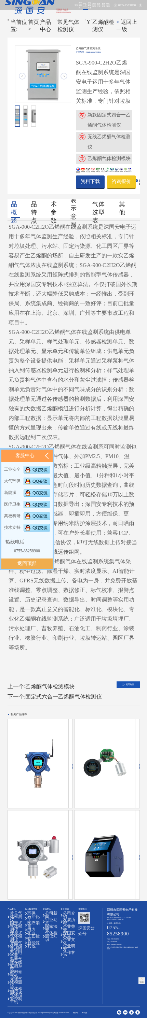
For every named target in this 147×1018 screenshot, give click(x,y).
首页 (76, 5)
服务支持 (99, 5)
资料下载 (90, 181)
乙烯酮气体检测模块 (109, 158)
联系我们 (108, 5)
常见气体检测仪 (68, 25)
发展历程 (69, 921)
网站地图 (84, 1013)
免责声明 (75, 1013)
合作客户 (69, 954)
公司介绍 (69, 915)
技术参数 (54, 208)
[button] (64, 76)
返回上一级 (126, 25)
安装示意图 (73, 208)
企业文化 (69, 941)
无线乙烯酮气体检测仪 (109, 142)
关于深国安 (80, 5)
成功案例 (94, 5)
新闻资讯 (103, 5)
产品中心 (84, 5)
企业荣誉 (69, 928)
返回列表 (130, 684)
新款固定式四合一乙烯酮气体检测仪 (109, 120)
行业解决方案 (89, 5)
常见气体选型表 (98, 208)
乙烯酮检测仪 (103, 25)
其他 (122, 208)
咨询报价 (121, 181)
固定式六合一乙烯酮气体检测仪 (63, 696)
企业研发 (69, 948)
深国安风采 (69, 935)
